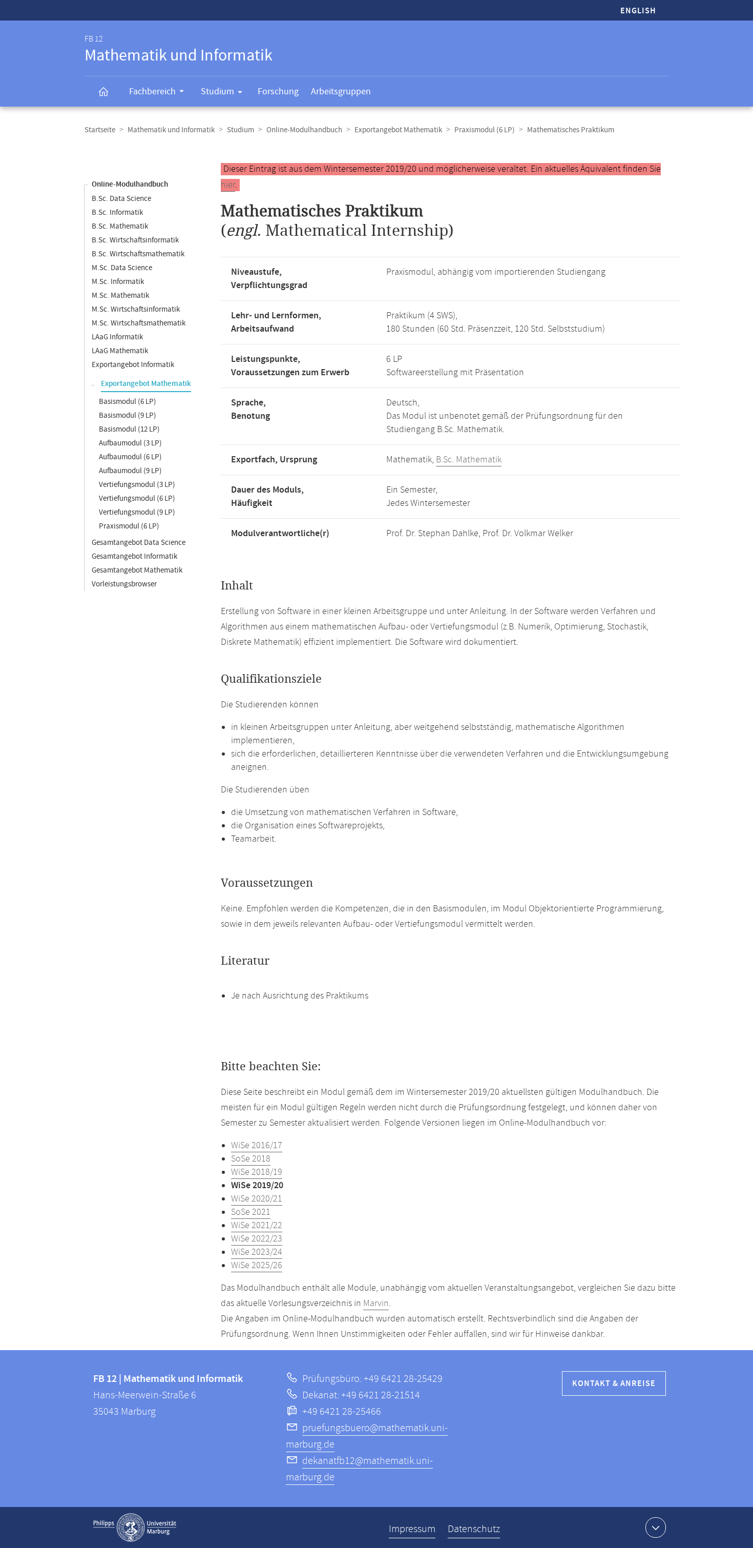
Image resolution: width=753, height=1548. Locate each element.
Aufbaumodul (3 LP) (130, 443)
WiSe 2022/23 (256, 1239)
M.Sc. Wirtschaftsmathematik (138, 323)
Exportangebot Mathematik (398, 130)
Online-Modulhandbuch (304, 130)
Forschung (278, 91)
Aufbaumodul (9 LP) (130, 471)
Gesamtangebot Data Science (138, 542)
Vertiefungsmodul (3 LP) (137, 485)
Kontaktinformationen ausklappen (655, 1527)
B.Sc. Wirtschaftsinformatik (135, 240)
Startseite (100, 130)
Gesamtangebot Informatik (134, 556)
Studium (217, 91)
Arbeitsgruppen (341, 91)
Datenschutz (474, 1529)
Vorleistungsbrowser (124, 584)
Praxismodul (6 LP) (484, 130)
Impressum (412, 1529)
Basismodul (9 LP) (127, 415)
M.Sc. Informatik (118, 282)
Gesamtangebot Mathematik (137, 570)
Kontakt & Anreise (614, 1383)
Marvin (376, 1303)
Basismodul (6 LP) (127, 401)
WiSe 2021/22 (256, 1225)
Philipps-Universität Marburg (134, 1527)
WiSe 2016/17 (256, 1145)
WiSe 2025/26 (256, 1265)
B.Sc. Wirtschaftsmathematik (138, 254)
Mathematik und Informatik (171, 130)
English (638, 11)
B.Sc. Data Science (121, 198)
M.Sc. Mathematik (120, 295)
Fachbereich (152, 91)
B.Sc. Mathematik (120, 226)
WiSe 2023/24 (256, 1252)
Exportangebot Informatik (133, 365)
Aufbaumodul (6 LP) (130, 457)
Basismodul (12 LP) (129, 429)
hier (228, 185)
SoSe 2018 (250, 1159)
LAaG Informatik (117, 337)
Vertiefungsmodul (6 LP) (137, 498)
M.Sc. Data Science (122, 268)
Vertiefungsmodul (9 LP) (137, 512)
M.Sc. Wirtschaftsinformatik (136, 309)
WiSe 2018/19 (256, 1172)
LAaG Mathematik (120, 351)
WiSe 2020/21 (256, 1199)
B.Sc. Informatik (117, 212)
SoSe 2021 (250, 1212)
